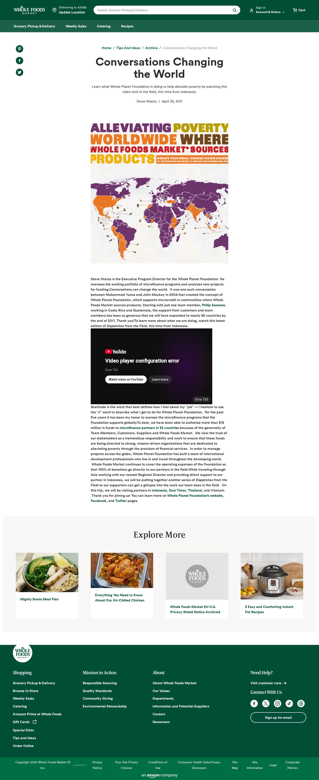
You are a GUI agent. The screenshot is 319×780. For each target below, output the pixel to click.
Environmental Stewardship (105, 706)
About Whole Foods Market (174, 683)
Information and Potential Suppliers (181, 706)
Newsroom (161, 721)
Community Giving (98, 698)
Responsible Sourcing (100, 683)
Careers (159, 714)
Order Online (23, 745)
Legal (273, 765)
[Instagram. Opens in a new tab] (277, 703)
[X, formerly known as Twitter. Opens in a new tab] (266, 703)
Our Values (161, 690)
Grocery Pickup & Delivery (34, 683)
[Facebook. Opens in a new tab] (254, 703)
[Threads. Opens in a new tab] (301, 703)
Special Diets (23, 730)
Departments (163, 698)
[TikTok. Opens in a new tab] (289, 703)
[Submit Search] (235, 10)
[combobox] (160, 10)
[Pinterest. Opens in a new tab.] (19, 49)
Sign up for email (278, 717)
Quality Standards (97, 690)
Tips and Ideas (24, 737)
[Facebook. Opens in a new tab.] (19, 60)
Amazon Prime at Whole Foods (37, 714)
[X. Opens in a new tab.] (19, 72)
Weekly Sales (23, 698)
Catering (20, 706)
